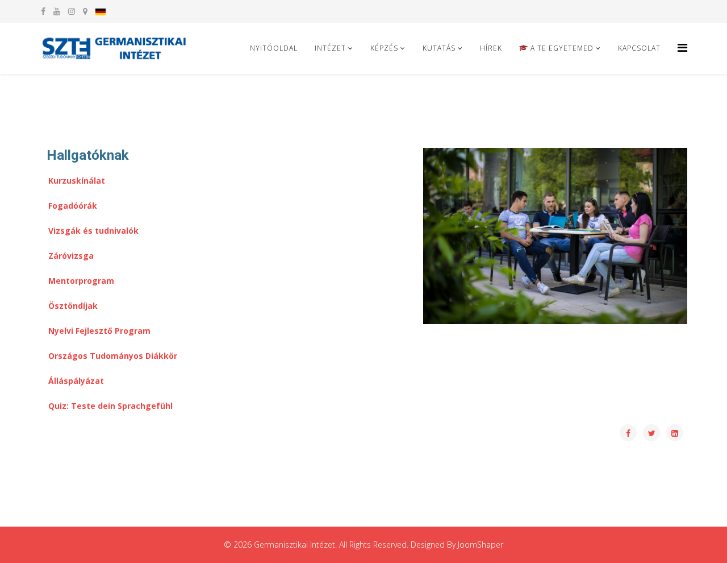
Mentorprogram (81, 280)
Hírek (491, 48)
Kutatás (439, 48)
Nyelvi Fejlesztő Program (99, 330)
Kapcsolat (639, 48)
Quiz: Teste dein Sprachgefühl (110, 405)
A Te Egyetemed (561, 48)
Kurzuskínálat (76, 180)
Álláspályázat (76, 380)
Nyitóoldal (274, 48)
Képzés (384, 48)
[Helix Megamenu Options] (682, 47)
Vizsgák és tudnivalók (93, 230)
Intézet (330, 48)
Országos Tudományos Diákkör (112, 355)
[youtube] (56, 11)
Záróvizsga (71, 255)
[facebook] (43, 11)
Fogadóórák (72, 205)
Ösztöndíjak (73, 305)
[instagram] (71, 11)
